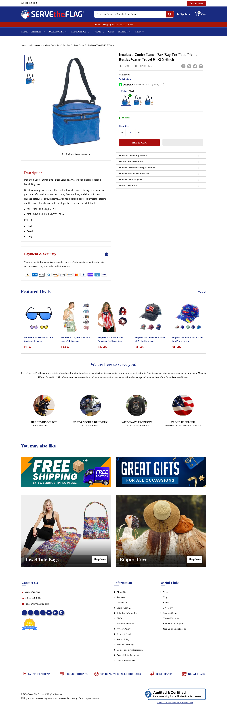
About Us (121, 592)
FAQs (119, 618)
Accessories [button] (56, 31)
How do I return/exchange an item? (137, 167)
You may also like (38, 445)
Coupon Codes (170, 613)
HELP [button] (138, 31)
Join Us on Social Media (174, 629)
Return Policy (123, 639)
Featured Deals (36, 291)
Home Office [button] (78, 31)
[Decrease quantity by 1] (122, 132)
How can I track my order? (133, 155)
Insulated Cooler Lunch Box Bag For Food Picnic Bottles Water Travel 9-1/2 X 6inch (158, 57)
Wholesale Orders (125, 623)
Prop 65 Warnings (125, 644)
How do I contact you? (130, 179)
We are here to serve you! (113, 364)
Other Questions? (128, 185)
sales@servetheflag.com (37, 604)
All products (34, 45)
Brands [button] (123, 31)
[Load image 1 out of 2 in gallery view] (29, 63)
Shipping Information (127, 613)
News (165, 592)
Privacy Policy (123, 629)
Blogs (165, 597)
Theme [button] (97, 31)
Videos (166, 602)
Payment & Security (40, 254)
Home (24, 31)
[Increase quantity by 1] (138, 132)
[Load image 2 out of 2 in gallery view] (29, 78)
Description (33, 173)
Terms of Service (125, 634)
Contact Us (122, 602)
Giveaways (168, 608)
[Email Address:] (201, 66)
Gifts (111, 31)
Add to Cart (139, 142)
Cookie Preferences (126, 660)
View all (202, 292)
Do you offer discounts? (131, 161)
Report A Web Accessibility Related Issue (175, 702)
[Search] (170, 14)
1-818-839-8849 (30, 3)
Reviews (121, 597)
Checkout (198, 3)
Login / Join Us (124, 608)
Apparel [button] (36, 31)
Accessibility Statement (128, 655)
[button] (182, 142)
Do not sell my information (130, 650)
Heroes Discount (171, 618)
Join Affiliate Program (177, 624)
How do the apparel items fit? (134, 173)
